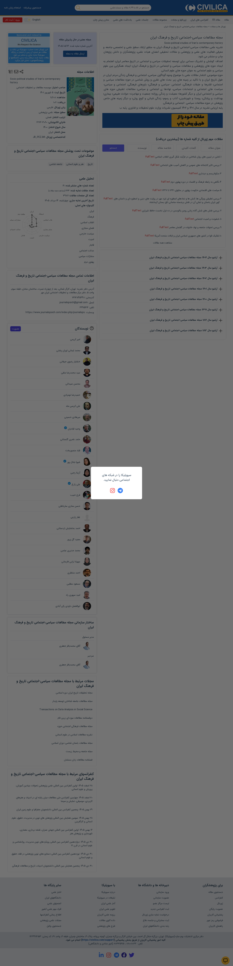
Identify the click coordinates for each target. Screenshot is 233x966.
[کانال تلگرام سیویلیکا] (120, 490)
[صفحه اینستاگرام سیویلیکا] (112, 490)
